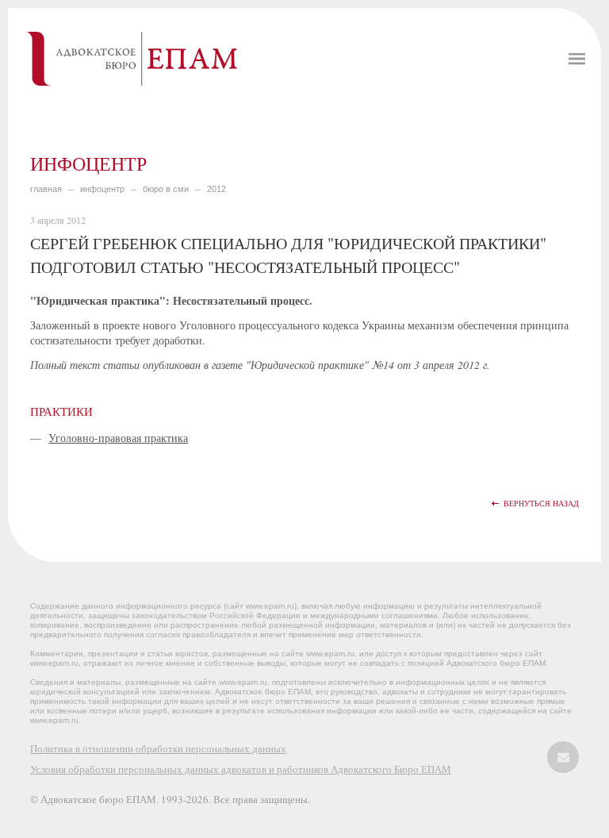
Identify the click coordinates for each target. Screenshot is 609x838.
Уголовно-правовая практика (118, 437)
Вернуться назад (541, 503)
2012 (216, 189)
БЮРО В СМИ (166, 189)
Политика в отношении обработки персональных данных (158, 748)
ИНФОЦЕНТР (102, 189)
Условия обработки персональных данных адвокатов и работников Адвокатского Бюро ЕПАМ (240, 769)
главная (46, 189)
